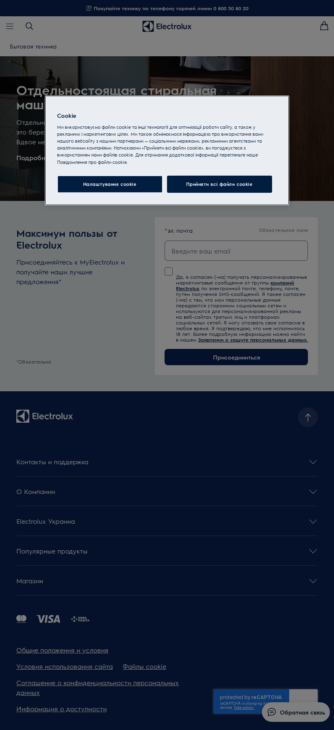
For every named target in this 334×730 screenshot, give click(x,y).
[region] (167, 150)
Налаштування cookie (110, 184)
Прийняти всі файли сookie (219, 184)
